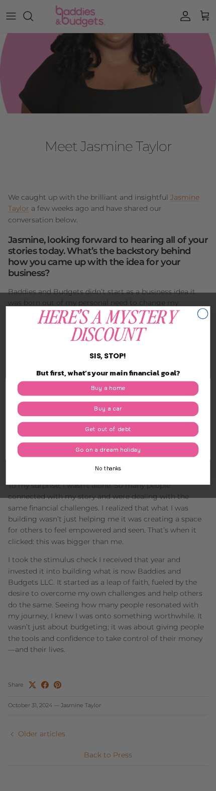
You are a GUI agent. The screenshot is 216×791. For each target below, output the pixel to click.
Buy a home (108, 388)
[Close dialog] (202, 314)
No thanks (108, 468)
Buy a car (108, 409)
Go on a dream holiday (108, 449)
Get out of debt (108, 429)
